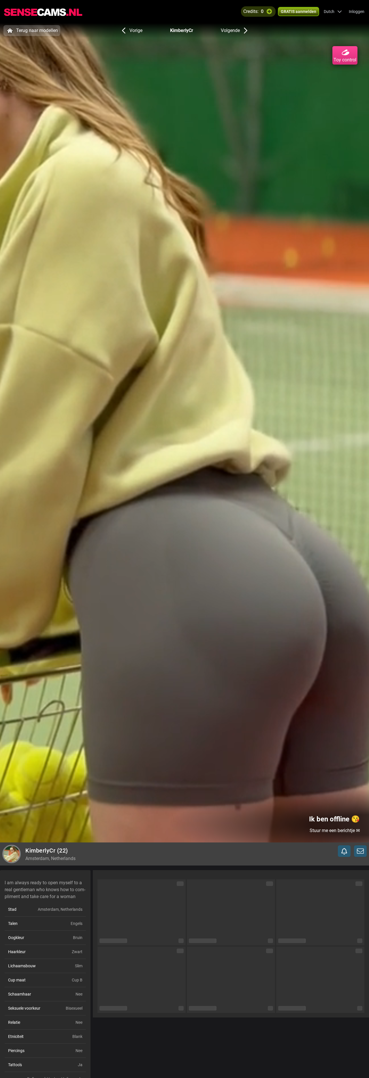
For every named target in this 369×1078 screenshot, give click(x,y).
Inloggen (356, 11)
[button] (332, 11)
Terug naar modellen (37, 30)
